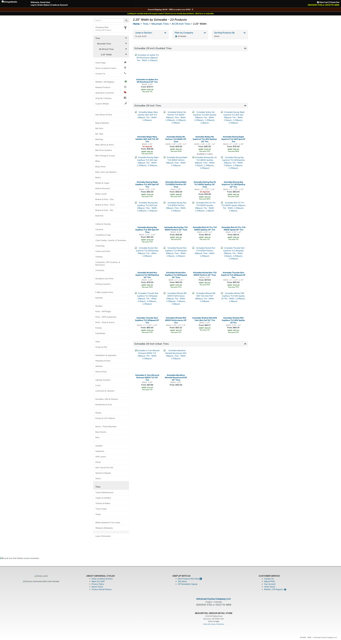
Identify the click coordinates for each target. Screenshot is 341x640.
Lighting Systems (102, 380)
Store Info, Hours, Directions (213, 624)
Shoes (98, 462)
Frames (98, 328)
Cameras (99, 229)
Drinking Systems (103, 284)
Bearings (99, 139)
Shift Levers (100, 456)
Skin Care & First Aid (104, 467)
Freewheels (100, 333)
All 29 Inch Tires (181, 23)
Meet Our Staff (98, 581)
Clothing (99, 257)
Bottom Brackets (102, 188)
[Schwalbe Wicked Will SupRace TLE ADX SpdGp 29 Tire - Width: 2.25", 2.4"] (233, 304)
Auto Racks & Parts (103, 114)
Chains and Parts (102, 251)
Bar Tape (99, 134)
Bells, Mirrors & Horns (104, 145)
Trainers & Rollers (102, 503)
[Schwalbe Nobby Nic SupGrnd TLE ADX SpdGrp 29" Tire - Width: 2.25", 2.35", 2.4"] (204, 123)
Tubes (98, 514)
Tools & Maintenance (104, 492)
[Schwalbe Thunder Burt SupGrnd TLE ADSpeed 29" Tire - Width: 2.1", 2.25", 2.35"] (233, 259)
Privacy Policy (98, 584)
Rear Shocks (100, 432)
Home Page (100, 63)
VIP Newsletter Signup (187, 584)
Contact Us (100, 73)
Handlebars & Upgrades (105, 355)
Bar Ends (99, 128)
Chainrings (100, 246)
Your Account (270, 584)
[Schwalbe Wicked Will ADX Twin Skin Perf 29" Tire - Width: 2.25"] (204, 304)
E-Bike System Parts (104, 292)
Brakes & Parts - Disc (104, 199)
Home (136, 23)
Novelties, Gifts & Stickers (106, 399)
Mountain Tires (160, 23)
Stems (98, 478)
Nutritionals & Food (103, 404)
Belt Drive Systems (103, 150)
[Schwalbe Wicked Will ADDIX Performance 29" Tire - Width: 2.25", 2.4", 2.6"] (176, 304)
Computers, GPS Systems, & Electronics (107, 263)
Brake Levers (101, 194)
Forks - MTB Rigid (103, 311)
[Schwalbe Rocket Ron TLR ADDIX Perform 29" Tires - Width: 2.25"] (204, 259)
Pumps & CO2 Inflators (105, 418)
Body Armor (100, 166)
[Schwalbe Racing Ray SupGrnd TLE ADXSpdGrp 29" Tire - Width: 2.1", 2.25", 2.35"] (233, 168)
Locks (98, 385)
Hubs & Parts (101, 371)
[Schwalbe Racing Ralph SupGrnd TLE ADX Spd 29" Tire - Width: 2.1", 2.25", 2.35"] (233, 123)
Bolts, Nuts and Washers (106, 172)
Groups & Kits (101, 347)
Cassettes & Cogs (103, 235)
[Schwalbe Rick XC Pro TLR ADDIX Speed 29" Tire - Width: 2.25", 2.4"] (233, 213)
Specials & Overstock (104, 93)
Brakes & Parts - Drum (105, 205)
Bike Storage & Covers (105, 155)
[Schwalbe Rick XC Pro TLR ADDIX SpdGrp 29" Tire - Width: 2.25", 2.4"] (204, 213)
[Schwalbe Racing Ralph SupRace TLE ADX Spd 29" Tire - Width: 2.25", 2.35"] (147, 168)
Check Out (334, 2)
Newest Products (102, 87)
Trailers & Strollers (103, 498)
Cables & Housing (103, 224)
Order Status (43, 5)
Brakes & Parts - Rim (104, 210)
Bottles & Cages (102, 183)
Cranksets (99, 270)
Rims (97, 437)
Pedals (98, 413)
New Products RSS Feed (189, 579)
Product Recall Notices (101, 589)
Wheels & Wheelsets (104, 528)
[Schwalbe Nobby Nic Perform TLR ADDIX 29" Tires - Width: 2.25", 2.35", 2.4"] (176, 123)
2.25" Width (200, 23)
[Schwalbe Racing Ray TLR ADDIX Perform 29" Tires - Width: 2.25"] (176, 213)
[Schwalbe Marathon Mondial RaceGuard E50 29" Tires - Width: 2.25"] (176, 361)
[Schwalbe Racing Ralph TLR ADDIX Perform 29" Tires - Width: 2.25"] (176, 168)
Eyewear (99, 298)
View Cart (323, 2)
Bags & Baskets (102, 123)
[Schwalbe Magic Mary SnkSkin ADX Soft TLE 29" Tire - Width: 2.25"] (147, 123)
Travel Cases (101, 509)
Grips (97, 341)
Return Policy (97, 587)
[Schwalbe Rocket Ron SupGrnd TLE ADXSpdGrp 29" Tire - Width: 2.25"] (147, 259)
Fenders (98, 306)
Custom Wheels (102, 104)
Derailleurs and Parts (104, 278)
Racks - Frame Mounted (105, 426)
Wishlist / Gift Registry (104, 82)
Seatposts (99, 451)
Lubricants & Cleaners (104, 391)
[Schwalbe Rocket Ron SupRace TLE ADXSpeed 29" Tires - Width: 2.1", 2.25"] (176, 259)
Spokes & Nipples (103, 473)
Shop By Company (103, 98)
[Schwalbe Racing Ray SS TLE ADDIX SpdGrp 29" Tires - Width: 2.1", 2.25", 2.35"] (204, 168)
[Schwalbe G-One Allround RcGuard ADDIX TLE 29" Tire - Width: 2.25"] (147, 361)
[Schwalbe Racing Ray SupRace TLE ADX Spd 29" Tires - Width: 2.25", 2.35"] (147, 213)
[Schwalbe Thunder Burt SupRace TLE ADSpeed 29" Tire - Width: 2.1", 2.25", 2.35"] (147, 304)
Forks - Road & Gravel (104, 322)
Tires (97, 487)
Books (98, 177)
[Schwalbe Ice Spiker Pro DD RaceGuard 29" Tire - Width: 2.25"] (147, 66)
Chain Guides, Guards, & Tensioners (110, 240)
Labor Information (103, 536)
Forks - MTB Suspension (105, 317)
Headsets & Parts (102, 361)
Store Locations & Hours (105, 68)
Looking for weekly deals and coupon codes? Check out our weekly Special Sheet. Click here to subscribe (170, 14)
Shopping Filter (102, 27)
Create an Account (59, 5)
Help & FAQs (269, 581)
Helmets (98, 366)
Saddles (98, 446)
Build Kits (99, 216)
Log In (33, 5)
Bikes (97, 161)
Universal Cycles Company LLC (213, 599)
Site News (182, 581)
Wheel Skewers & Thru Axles (107, 522)
